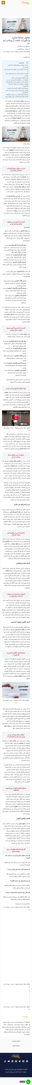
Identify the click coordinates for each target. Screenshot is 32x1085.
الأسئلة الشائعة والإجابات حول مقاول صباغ (16, 96)
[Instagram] (16, 1061)
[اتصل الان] (28, 1082)
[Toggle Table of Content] (26, 62)
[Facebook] (23, 1061)
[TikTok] (5, 1061)
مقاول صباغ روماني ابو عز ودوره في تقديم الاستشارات (17, 91)
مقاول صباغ (20, 101)
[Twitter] (20, 1061)
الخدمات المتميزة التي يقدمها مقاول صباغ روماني (17, 74)
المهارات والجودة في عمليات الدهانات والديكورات (18, 85)
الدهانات (7, 570)
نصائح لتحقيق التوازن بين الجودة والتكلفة (17, 94)
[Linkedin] (12, 1061)
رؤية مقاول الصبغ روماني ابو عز (19, 78)
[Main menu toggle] (3, 2)
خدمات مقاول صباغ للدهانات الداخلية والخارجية (18, 66)
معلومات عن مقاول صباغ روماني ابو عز (17, 80)
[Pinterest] (27, 1061)
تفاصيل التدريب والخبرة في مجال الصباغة (17, 82)
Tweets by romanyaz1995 (22, 904)
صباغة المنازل (23, 448)
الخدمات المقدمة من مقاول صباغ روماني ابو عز (16, 70)
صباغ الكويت (26, 57)
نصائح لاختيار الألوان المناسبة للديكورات (17, 88)
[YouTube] (9, 1061)
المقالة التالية (16, 1046)
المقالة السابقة (16, 1041)
